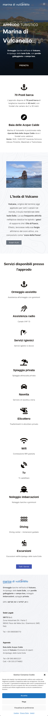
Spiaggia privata (24, 370)
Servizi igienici (24, 340)
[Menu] (44, 4)
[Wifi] (24, 441)
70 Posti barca (24, 94)
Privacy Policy (24, 713)
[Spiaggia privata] (24, 362)
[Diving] (24, 519)
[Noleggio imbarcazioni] (24, 489)
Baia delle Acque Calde (24, 124)
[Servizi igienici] (24, 333)
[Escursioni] (24, 543)
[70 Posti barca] (24, 87)
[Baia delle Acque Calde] (24, 117)
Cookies (16, 713)
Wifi (24, 448)
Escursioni (24, 550)
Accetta (24, 696)
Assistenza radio (24, 316)
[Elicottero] (24, 411)
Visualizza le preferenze (24, 708)
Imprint (32, 713)
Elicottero (24, 418)
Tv (24, 472)
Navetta (24, 394)
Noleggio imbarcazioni (24, 496)
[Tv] (24, 465)
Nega (24, 702)
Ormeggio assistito (24, 291)
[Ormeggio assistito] (24, 284)
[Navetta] (24, 387)
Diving (24, 526)
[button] (45, 675)
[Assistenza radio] (24, 308)
